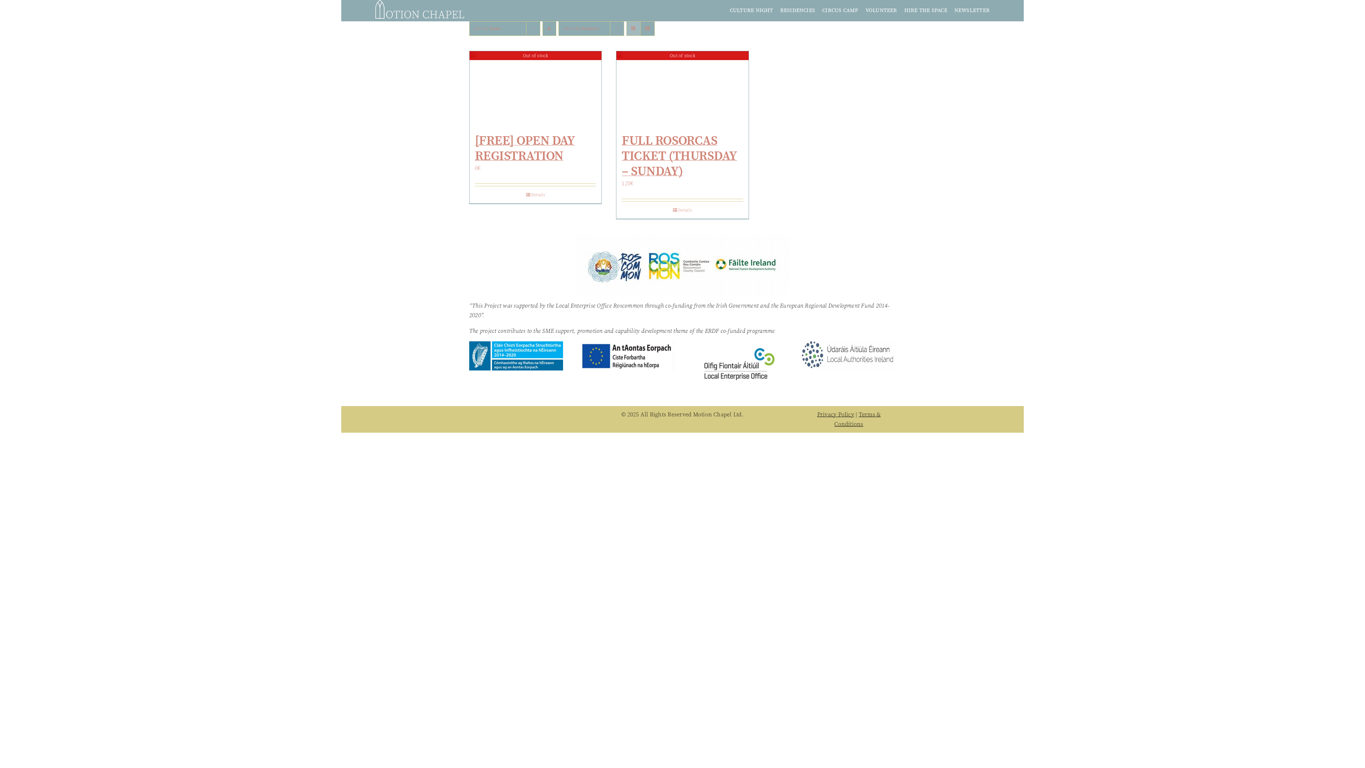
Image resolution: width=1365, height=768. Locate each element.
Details (538, 195)
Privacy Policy (835, 414)
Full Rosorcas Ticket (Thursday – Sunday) (679, 156)
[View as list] (647, 29)
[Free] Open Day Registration (525, 148)
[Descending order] (549, 28)
